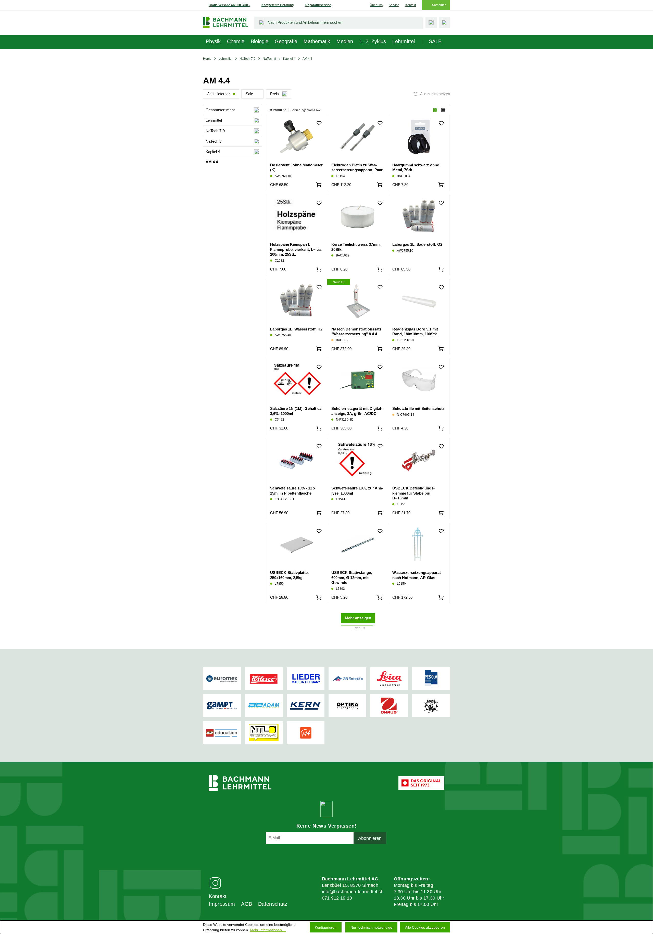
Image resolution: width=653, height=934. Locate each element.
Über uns (376, 5)
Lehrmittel (225, 58)
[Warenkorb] (444, 22)
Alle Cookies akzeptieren (425, 927)
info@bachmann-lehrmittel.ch (353, 891)
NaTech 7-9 (248, 58)
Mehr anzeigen (358, 618)
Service (394, 5)
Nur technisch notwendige (371, 927)
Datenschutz (272, 904)
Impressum (222, 904)
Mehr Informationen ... (268, 930)
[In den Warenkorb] (319, 185)
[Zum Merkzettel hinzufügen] (319, 123)
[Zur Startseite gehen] (225, 22)
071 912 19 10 (337, 898)
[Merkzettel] (431, 22)
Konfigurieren (325, 927)
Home (207, 58)
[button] (435, 110)
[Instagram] (215, 882)
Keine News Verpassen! (326, 826)
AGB (246, 904)
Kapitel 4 (289, 58)
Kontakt (410, 5)
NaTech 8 (269, 58)
